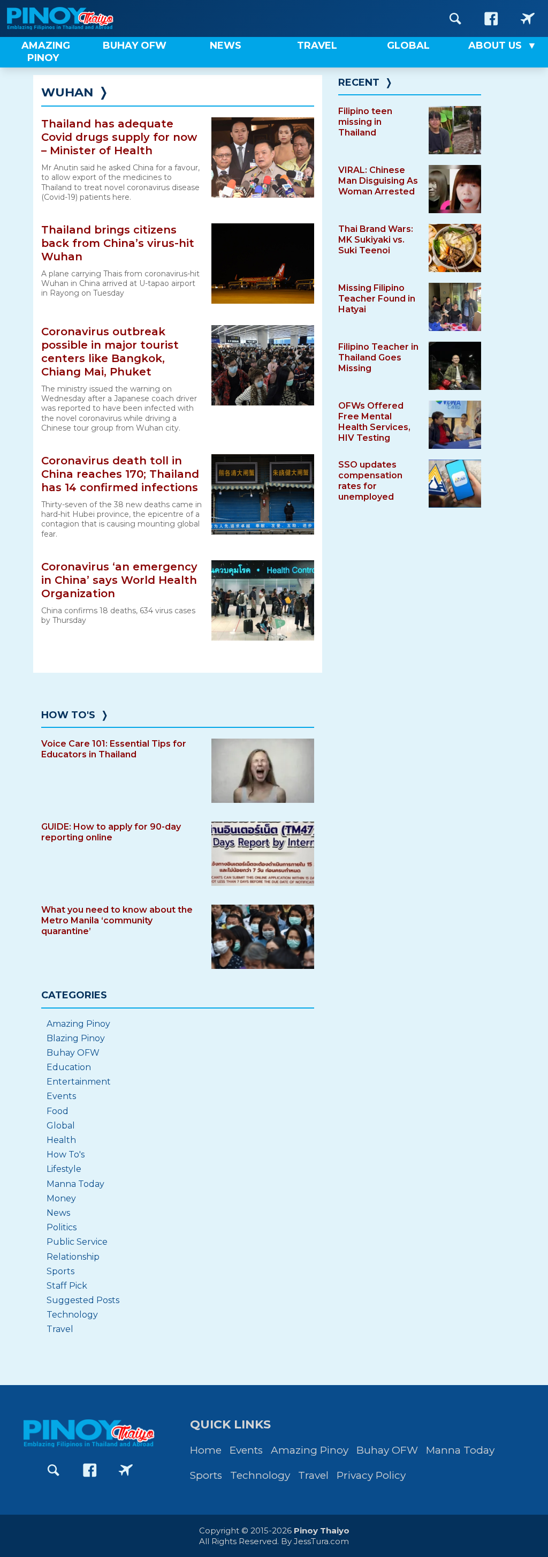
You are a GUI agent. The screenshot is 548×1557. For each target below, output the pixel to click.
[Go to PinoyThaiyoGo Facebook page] (527, 18)
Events (61, 1096)
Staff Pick (67, 1286)
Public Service (77, 1242)
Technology (72, 1315)
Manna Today (75, 1184)
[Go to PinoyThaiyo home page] (75, 18)
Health (61, 1140)
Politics (62, 1227)
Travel (60, 1329)
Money (61, 1198)
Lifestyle (64, 1169)
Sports (60, 1271)
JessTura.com (321, 1541)
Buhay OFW (73, 1053)
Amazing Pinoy (78, 1024)
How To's (68, 715)
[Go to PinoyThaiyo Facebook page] (491, 18)
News (58, 1213)
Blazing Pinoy (76, 1038)
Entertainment (79, 1082)
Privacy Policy (371, 1475)
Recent (358, 82)
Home (206, 1450)
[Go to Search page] (455, 18)
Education (69, 1067)
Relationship (73, 1257)
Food (57, 1111)
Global (61, 1125)
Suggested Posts (83, 1300)
